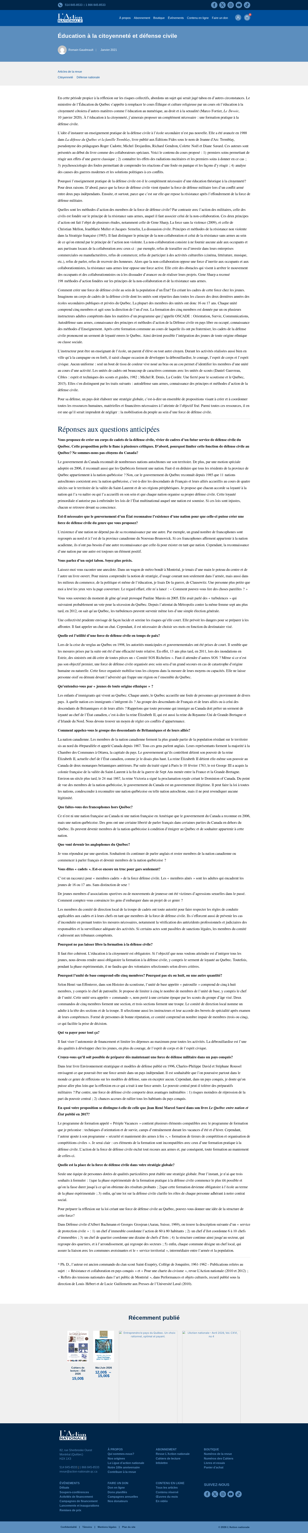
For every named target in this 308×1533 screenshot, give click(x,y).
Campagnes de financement (78, 1502)
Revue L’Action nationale (173, 1454)
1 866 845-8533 (89, 1467)
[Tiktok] (247, 5)
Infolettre (162, 1464)
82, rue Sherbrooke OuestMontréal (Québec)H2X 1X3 (76, 1454)
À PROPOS (115, 1450)
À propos (125, 17)
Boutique (159, 17)
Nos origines (116, 1459)
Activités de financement (76, 1497)
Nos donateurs (118, 1502)
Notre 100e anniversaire (124, 1468)
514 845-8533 (68, 1467)
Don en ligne (116, 1488)
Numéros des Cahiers (218, 1459)
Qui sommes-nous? (121, 1454)
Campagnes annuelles (123, 1497)
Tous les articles (167, 1488)
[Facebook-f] (214, 5)
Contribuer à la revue (122, 1472)
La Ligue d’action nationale (126, 1464)
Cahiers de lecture (168, 1459)
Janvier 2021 (109, 49)
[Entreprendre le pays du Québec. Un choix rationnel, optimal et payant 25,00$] (148, 1383)
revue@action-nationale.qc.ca (78, 1471)
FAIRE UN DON (118, 1484)
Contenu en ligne (198, 17)
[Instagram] (230, 5)
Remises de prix (70, 1511)
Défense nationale (88, 77)
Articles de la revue (70, 71)
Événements (176, 17)
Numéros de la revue (218, 1454)
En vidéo (162, 1502)
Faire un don (220, 17)
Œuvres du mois (167, 1497)
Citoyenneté (65, 77)
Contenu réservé (167, 1493)
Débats (64, 1488)
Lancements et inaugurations (79, 1506)
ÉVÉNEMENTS (70, 1484)
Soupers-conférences (74, 1493)
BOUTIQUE (211, 1450)
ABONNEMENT (166, 1450)
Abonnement (142, 17)
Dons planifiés (117, 1493)
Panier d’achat (213, 1468)
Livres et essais (214, 1464)
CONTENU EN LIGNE (170, 1484)
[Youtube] (239, 5)
